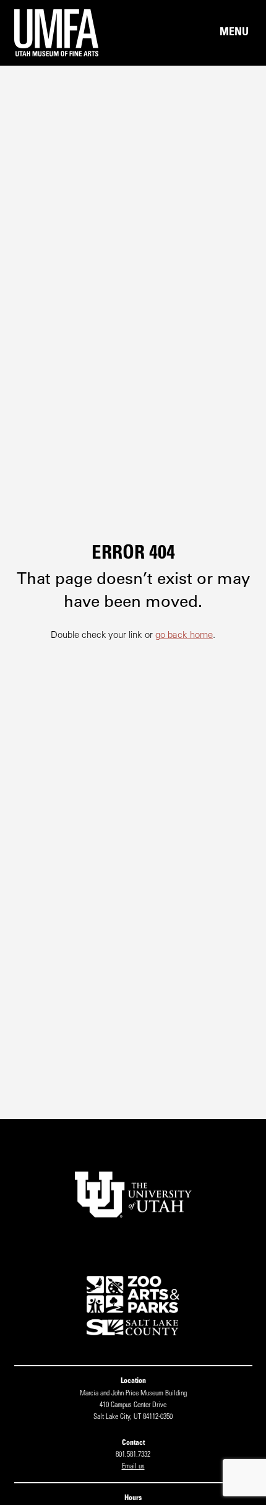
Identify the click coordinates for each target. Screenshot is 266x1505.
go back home (184, 635)
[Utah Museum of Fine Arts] (74, 32)
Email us (133, 1466)
